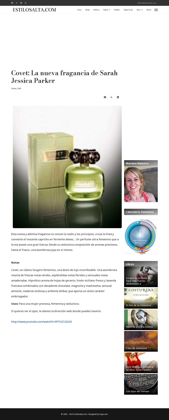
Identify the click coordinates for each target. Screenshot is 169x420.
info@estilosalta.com (148, 3)
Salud (105, 10)
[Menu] (156, 10)
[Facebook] (12, 3)
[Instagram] (25, 3)
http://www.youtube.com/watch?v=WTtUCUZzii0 (41, 321)
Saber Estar (128, 10)
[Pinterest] (21, 3)
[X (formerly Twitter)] (111, 97)
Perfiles (117, 10)
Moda (87, 10)
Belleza (96, 10)
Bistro (149, 10)
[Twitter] (17, 3)
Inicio (79, 10)
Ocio (138, 10)
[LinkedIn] (118, 97)
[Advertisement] (84, 34)
